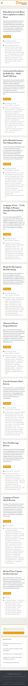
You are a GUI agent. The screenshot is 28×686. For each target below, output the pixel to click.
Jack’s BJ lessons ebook (12, 185)
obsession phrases (11, 357)
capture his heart (10, 600)
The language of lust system (14, 255)
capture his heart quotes (13, 610)
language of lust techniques (14, 245)
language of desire (11, 528)
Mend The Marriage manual (13, 306)
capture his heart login (12, 607)
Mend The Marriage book (13, 301)
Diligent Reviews (10, 41)
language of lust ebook (12, 243)
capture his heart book (12, 604)
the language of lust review (14, 253)
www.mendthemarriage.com (14, 315)
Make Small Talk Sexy (15, 123)
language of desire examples (14, 551)
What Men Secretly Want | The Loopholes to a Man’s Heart (14, 14)
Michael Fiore (9, 412)
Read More (7, 37)
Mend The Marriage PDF (12, 308)
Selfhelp (17, 43)
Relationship (9, 43)
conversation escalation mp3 (14, 114)
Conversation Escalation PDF (14, 116)
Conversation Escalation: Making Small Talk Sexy (15, 121)
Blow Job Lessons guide (12, 176)
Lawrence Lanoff (10, 246)
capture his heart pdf (12, 609)
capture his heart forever (13, 605)
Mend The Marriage (18, 299)
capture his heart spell (12, 614)
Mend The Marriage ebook (13, 303)
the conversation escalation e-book (14, 128)
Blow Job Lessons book (12, 173)
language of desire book (13, 532)
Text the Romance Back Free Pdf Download (14, 421)
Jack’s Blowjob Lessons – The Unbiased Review (13, 654)
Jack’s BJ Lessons (15, 183)
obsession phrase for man (13, 356)
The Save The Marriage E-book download (15, 484)
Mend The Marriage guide (13, 304)
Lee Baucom (8, 473)
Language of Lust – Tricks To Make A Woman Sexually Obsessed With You (12, 658)
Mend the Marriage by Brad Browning (11, 662)
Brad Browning (10, 297)
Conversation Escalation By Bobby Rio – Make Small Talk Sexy (13, 73)
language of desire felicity (14, 552)
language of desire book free (14, 533)
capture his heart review (13, 612)
